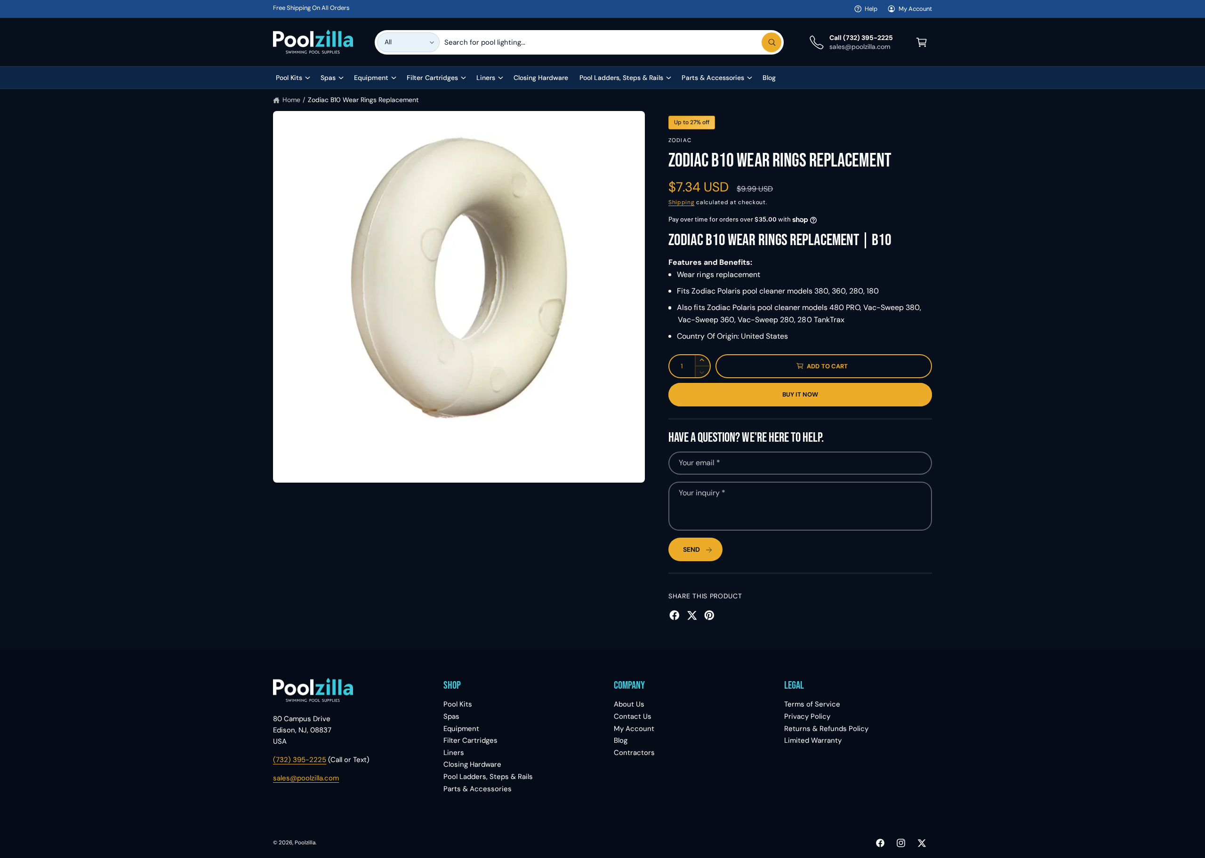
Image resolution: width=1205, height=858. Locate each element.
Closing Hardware (472, 764)
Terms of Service (812, 704)
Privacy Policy (807, 716)
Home (291, 99)
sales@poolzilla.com (306, 778)
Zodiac (679, 140)
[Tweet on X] (692, 615)
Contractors (634, 752)
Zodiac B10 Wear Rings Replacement (363, 99)
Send (691, 549)
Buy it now (800, 394)
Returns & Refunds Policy (826, 728)
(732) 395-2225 (299, 759)
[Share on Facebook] (674, 615)
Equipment (371, 77)
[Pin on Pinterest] (709, 615)
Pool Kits (289, 77)
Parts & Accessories (713, 77)
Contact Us (632, 716)
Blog (620, 740)
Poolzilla (305, 842)
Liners (485, 77)
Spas (328, 77)
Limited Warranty (813, 740)
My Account (915, 9)
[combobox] (613, 42)
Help (871, 9)
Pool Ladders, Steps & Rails (621, 77)
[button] (921, 42)
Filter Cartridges (432, 77)
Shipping (681, 202)
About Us (629, 704)
